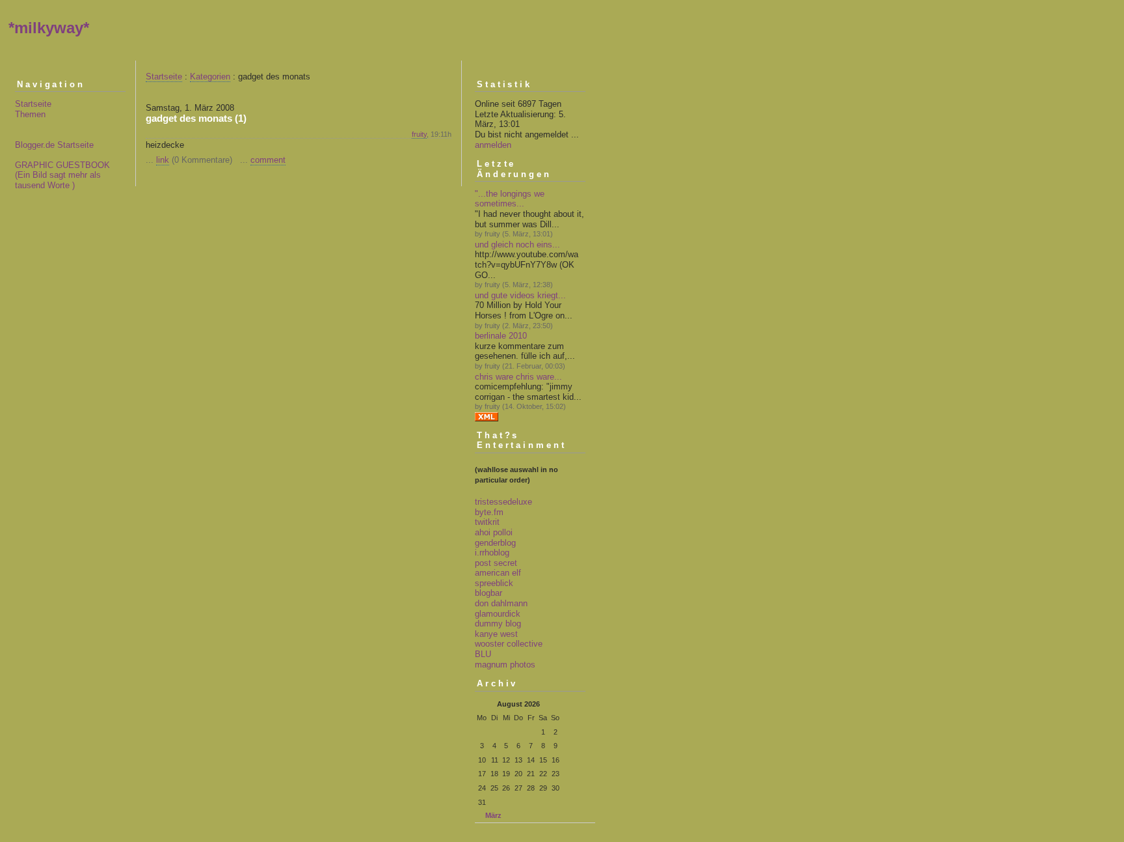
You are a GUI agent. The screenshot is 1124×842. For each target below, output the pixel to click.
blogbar (488, 593)
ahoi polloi (494, 532)
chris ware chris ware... (518, 377)
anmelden (493, 145)
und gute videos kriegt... (520, 295)
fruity (419, 134)
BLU (483, 654)
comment (268, 160)
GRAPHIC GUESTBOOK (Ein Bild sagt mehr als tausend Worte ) (62, 175)
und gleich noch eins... (517, 244)
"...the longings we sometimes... (509, 199)
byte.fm (489, 512)
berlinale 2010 (501, 336)
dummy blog (498, 623)
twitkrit (487, 522)
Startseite (33, 104)
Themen (30, 114)
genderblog (495, 543)
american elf (498, 573)
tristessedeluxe (503, 502)
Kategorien (210, 76)
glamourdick (497, 614)
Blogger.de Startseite (54, 145)
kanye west (496, 634)
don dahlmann (501, 603)
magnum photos (505, 664)
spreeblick (494, 583)
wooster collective (508, 644)
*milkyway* (48, 27)
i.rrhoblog (492, 552)
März (493, 815)
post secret (496, 563)
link (162, 160)
